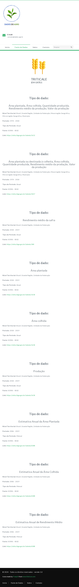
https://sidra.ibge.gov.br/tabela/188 (20, 244)
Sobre (35, 47)
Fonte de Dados (21, 47)
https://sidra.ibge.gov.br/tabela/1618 (21, 295)
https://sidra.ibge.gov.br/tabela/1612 (21, 135)
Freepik (15, 576)
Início (7, 47)
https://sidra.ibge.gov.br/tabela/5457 (21, 194)
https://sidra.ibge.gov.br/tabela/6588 (21, 446)
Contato (46, 47)
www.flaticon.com (29, 576)
